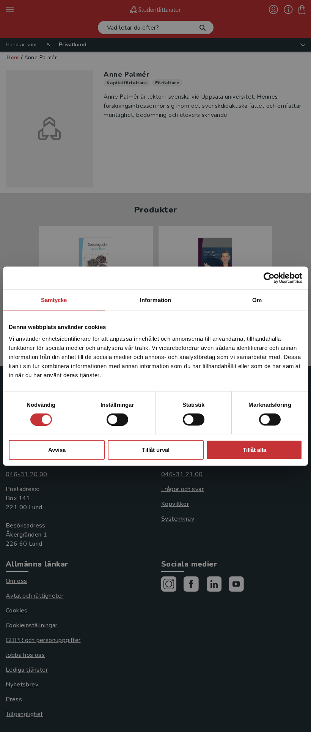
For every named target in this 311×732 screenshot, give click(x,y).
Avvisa (57, 450)
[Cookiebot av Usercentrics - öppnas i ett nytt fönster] (269, 277)
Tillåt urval (156, 450)
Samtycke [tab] (54, 299)
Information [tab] (155, 299)
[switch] (117, 419)
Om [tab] (257, 299)
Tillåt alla (254, 450)
